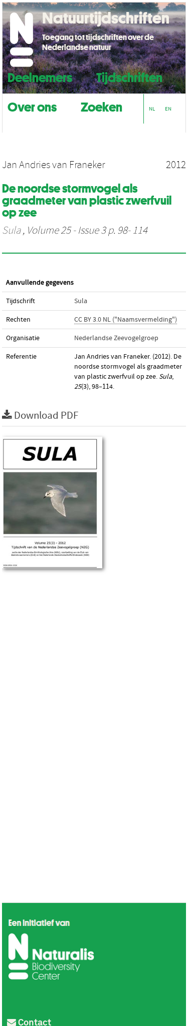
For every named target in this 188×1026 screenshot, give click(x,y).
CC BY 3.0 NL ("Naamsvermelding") (125, 320)
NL (152, 109)
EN (168, 109)
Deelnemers (40, 76)
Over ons (32, 106)
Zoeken (101, 106)
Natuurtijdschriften (105, 18)
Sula (11, 231)
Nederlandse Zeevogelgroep (116, 338)
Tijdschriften (129, 76)
